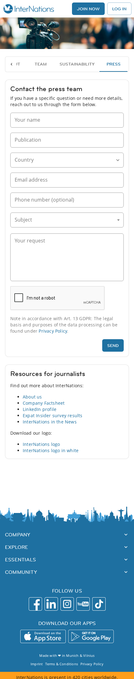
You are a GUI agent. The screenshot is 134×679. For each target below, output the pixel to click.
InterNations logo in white (51, 450)
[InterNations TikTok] (99, 604)
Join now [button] (88, 9)
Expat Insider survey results (53, 415)
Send (113, 345)
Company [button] (17, 534)
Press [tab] (114, 64)
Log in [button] (119, 9)
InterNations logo (41, 444)
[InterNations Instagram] (67, 604)
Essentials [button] (20, 559)
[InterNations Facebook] (35, 604)
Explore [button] (16, 547)
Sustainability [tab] (77, 64)
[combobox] (62, 160)
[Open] (118, 160)
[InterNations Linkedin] (51, 604)
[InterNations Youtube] (83, 604)
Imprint (37, 664)
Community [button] (21, 572)
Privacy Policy (53, 331)
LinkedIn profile (39, 409)
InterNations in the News (50, 422)
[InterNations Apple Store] (43, 636)
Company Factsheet (44, 403)
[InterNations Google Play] (91, 636)
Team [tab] (41, 64)
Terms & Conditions (61, 664)
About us (32, 397)
